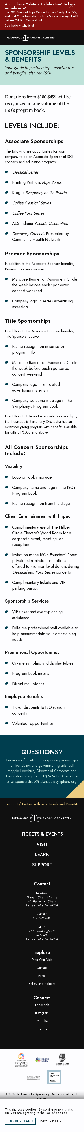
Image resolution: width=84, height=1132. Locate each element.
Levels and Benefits (63, 804)
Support (12, 804)
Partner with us (33, 804)
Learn (42, 854)
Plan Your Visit (42, 960)
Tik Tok (42, 1029)
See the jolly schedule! (19, 25)
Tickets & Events (42, 834)
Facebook (42, 1005)
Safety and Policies (42, 984)
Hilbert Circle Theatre (42, 897)
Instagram (42, 1013)
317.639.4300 (42, 917)
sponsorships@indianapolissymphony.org (45, 781)
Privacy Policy (50, 1121)
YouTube (42, 1021)
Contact (42, 968)
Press (42, 976)
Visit (42, 844)
